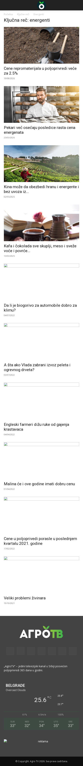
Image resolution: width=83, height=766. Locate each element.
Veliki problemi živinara (25, 598)
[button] (6, 5)
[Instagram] (21, 651)
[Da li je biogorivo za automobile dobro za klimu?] (41, 282)
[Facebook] (10, 651)
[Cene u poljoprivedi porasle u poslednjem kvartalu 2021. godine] (41, 515)
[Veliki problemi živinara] (41, 574)
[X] (62, 651)
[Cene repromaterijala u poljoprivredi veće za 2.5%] (41, 45)
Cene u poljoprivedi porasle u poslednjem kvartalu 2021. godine (40, 541)
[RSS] (41, 651)
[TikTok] (52, 651)
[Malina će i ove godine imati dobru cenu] (41, 460)
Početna (8, 14)
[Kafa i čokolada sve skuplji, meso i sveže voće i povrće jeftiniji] (41, 222)
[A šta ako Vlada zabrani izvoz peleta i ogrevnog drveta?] (41, 341)
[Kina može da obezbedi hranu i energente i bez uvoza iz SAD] (41, 163)
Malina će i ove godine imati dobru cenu (39, 484)
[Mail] (31, 651)
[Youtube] (73, 651)
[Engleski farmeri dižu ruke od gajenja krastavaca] (41, 401)
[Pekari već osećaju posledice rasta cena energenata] (41, 104)
